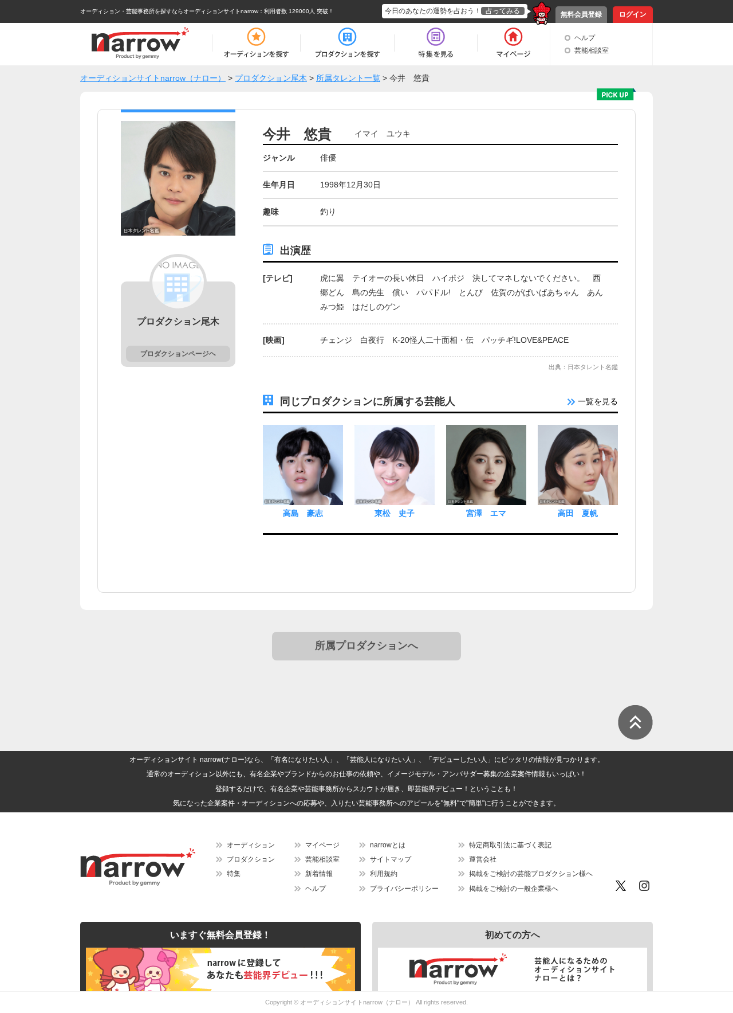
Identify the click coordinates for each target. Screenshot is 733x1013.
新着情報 (319, 874)
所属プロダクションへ (366, 645)
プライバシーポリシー (404, 889)
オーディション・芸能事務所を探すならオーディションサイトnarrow (169, 11)
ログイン (633, 14)
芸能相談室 (591, 50)
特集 (234, 874)
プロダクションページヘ (178, 354)
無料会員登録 (581, 14)
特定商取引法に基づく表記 (510, 845)
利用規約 (383, 874)
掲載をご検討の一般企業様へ (513, 889)
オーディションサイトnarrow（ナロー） (357, 1002)
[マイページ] (513, 43)
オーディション (251, 845)
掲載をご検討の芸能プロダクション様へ (531, 874)
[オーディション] (256, 43)
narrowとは (387, 845)
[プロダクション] (347, 43)
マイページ (322, 845)
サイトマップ (390, 859)
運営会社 (482, 859)
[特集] (436, 43)
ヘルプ (584, 38)
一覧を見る (597, 401)
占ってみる (503, 11)
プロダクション (251, 859)
